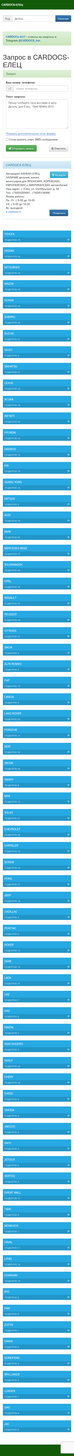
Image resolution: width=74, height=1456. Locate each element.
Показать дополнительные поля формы (31, 133)
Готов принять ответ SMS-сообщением (33, 139)
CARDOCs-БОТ (16, 36)
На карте (60, 175)
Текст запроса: (16, 96)
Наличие (63, 18)
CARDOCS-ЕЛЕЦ (12, 4)
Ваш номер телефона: (20, 82)
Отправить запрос (22, 148)
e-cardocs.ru (13, 211)
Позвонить (59, 213)
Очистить (60, 148)
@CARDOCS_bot (29, 40)
